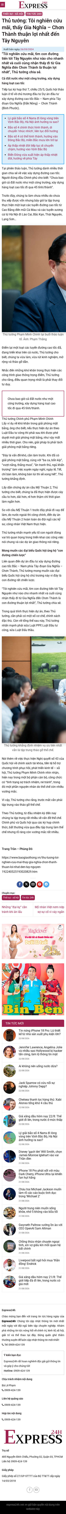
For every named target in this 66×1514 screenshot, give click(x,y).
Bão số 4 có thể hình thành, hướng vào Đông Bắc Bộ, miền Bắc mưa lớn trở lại (33, 138)
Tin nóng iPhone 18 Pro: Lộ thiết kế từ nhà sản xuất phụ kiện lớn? (40, 1032)
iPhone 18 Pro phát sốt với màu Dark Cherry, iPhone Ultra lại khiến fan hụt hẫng (40, 1174)
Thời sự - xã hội (13, 13)
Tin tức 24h (34, 13)
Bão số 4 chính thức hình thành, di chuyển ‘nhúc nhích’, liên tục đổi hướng (33, 129)
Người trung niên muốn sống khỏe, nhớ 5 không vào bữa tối (38, 1209)
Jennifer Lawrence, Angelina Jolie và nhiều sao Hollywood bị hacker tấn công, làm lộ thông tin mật (40, 1051)
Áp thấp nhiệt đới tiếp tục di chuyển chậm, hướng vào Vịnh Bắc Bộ (31, 147)
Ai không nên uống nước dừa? (38, 1066)
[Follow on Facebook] (30, 1490)
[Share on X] (26, 884)
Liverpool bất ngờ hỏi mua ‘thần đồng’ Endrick (39, 1262)
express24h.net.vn (16, 1504)
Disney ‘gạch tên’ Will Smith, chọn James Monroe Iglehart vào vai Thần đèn (40, 1155)
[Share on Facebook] (20, 884)
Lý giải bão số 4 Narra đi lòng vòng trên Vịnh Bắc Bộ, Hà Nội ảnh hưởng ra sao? (33, 120)
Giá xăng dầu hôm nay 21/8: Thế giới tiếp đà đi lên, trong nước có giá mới (40, 1280)
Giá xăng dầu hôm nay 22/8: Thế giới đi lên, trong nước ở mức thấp (40, 1118)
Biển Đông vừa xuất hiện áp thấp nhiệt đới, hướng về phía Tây (32, 156)
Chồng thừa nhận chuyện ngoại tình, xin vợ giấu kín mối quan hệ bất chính (39, 1245)
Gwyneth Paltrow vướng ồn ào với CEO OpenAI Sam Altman (40, 1226)
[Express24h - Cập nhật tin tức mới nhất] (33, 4)
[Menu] (2, 4)
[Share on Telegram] (46, 884)
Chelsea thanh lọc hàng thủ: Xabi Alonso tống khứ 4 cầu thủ (40, 1101)
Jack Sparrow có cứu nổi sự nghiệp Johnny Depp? (37, 1084)
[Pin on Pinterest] (40, 884)
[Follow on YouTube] (36, 1490)
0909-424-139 (19, 1461)
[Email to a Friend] (33, 884)
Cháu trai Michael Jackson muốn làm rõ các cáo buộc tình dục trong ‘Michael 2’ (40, 1193)
